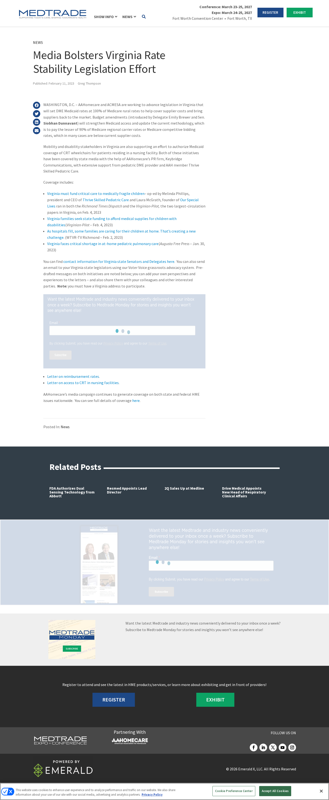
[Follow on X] (273, 747)
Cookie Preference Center (234, 791)
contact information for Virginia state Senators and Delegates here (118, 261)
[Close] (321, 791)
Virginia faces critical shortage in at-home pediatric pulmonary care (102, 243)
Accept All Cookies (275, 791)
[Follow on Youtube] (282, 747)
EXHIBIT (299, 12)
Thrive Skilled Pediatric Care (106, 199)
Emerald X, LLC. (250, 769)
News (38, 42)
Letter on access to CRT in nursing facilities (83, 382)
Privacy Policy (152, 795)
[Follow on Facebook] (253, 747)
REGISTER (270, 12)
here (136, 400)
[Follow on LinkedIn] (263, 747)
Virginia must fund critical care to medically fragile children (96, 193)
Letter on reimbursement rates (73, 376)
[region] (164, 791)
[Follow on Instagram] (292, 747)
